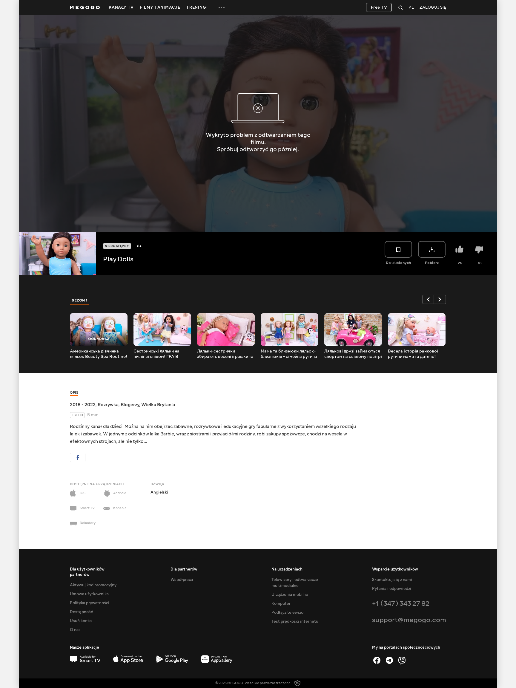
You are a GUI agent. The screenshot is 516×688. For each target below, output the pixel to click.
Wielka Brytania (158, 405)
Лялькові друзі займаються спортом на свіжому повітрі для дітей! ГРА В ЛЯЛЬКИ (353, 354)
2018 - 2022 (83, 405)
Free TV (379, 7)
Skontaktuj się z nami (392, 579)
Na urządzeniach (286, 569)
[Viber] (402, 660)
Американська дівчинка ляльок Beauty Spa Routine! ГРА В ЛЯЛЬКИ (98, 354)
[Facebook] (377, 660)
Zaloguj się (433, 7)
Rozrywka (108, 405)
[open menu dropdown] (221, 7)
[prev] (428, 299)
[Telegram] (389, 660)
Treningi (197, 7)
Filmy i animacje (160, 7)
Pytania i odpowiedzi (391, 588)
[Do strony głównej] (85, 7)
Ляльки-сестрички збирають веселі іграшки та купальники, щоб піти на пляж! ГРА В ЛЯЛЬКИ (225, 354)
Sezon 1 (80, 300)
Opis (74, 392)
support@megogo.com (409, 619)
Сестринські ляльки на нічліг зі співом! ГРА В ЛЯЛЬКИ (156, 354)
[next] (440, 299)
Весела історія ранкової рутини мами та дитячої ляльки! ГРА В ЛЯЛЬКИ (413, 354)
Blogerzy (130, 405)
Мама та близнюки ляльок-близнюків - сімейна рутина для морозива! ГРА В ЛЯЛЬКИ (289, 354)
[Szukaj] (400, 7)
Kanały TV (121, 7)
